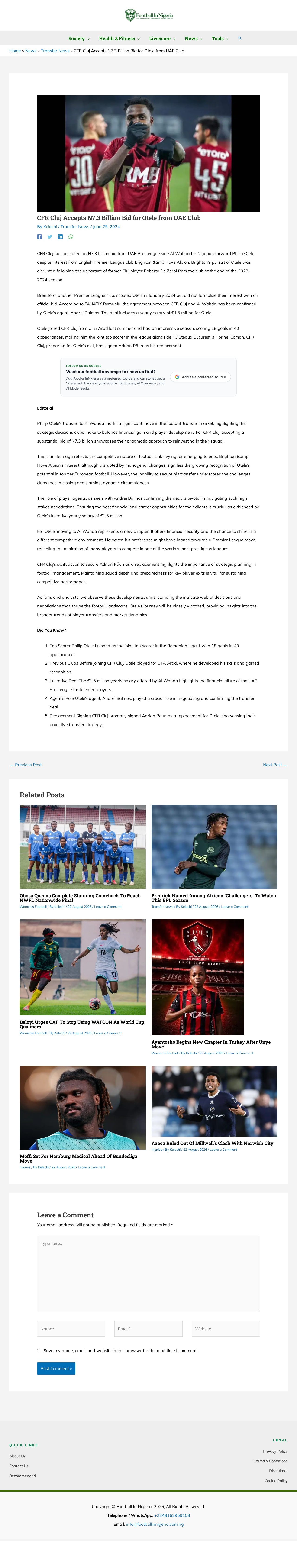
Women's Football (33, 907)
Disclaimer (278, 1470)
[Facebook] (39, 236)
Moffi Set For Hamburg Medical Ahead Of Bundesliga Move (78, 1158)
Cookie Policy (276, 1480)
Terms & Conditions (271, 1460)
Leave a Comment (108, 907)
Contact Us (19, 1465)
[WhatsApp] (70, 236)
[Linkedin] (60, 236)
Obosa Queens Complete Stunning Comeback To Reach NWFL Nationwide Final (80, 897)
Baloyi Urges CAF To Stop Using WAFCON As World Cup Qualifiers (82, 1024)
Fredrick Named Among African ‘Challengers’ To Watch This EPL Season (214, 897)
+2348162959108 (172, 1515)
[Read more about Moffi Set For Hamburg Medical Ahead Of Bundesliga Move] (83, 1107)
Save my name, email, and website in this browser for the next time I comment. (120, 1350)
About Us (17, 1456)
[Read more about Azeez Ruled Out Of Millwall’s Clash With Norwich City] (215, 1100)
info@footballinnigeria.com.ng (155, 1524)
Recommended (22, 1475)
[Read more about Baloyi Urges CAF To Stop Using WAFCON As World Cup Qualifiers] (83, 966)
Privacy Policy (275, 1451)
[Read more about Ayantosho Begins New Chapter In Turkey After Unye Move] (198, 976)
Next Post (275, 764)
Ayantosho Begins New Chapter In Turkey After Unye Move (211, 1044)
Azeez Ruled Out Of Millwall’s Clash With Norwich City (213, 1143)
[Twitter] (50, 236)
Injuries (25, 1167)
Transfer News (75, 226)
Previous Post (26, 764)
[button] (87, 38)
